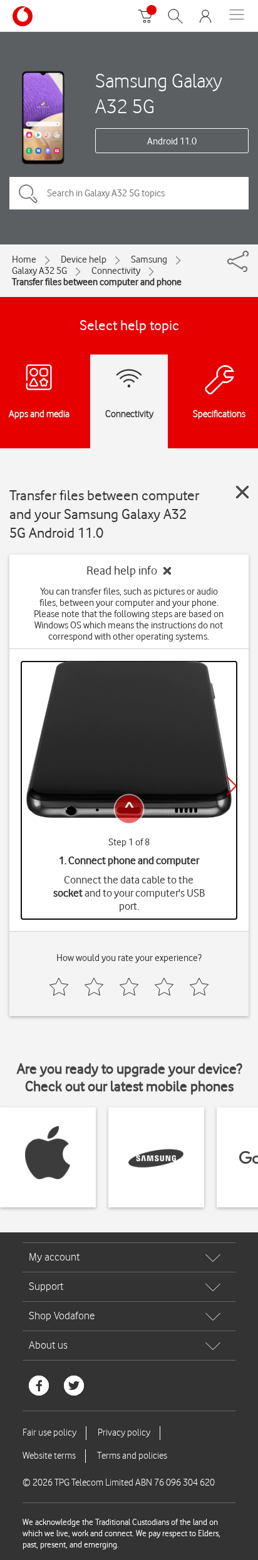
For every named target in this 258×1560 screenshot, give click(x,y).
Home (24, 259)
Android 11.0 (172, 141)
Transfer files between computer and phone (97, 282)
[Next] (232, 786)
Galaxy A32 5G (39, 270)
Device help (83, 259)
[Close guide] (242, 492)
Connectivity (115, 270)
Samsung (149, 259)
